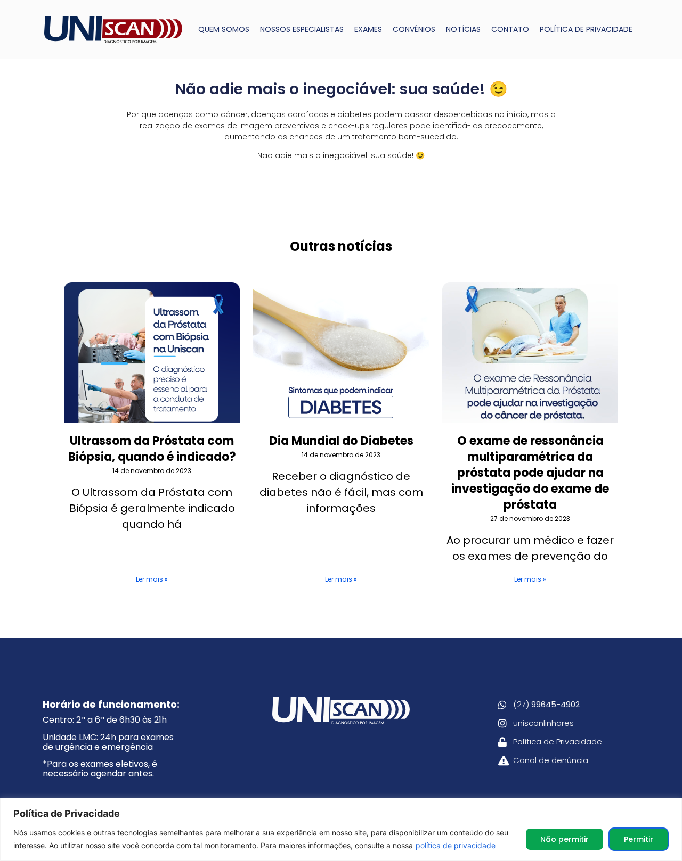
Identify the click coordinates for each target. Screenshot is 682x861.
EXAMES (368, 29)
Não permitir (564, 839)
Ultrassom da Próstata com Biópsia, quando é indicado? (152, 449)
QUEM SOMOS (223, 29)
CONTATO (510, 29)
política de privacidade (456, 845)
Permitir (638, 839)
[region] (341, 829)
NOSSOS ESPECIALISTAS (302, 29)
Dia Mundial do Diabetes (341, 441)
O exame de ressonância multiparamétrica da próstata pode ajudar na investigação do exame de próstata (530, 473)
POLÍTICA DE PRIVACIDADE (586, 29)
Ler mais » (152, 579)
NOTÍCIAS (463, 29)
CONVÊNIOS (414, 29)
